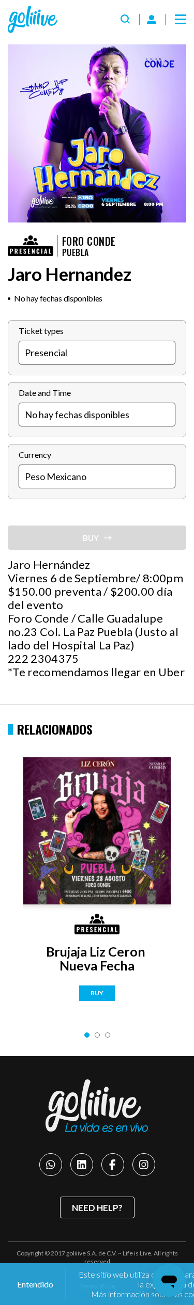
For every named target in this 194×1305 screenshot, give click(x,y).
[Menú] (180, 19)
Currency (35, 454)
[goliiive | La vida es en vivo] (32, 19)
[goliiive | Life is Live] (97, 1106)
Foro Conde (89, 241)
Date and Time (45, 392)
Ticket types (41, 331)
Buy (97, 993)
